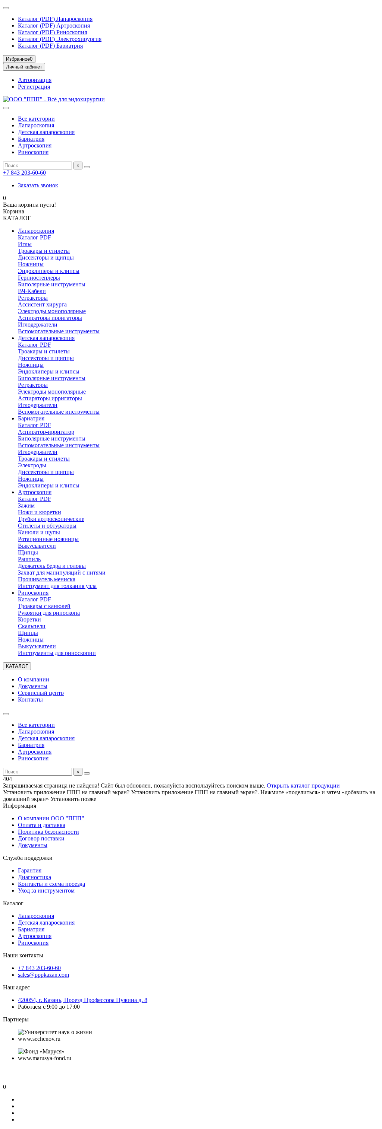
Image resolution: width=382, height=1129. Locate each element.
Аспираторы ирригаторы (50, 318)
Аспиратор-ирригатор (46, 432)
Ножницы (31, 264)
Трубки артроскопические (51, 519)
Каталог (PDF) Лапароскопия (55, 19)
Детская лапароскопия (46, 132)
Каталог (13, 903)
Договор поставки (41, 838)
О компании (33, 679)
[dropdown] (6, 8)
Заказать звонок (38, 185)
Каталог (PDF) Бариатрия (50, 45)
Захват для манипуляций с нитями (62, 572)
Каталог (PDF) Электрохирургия (59, 39)
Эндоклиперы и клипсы (48, 271)
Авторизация (34, 80)
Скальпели (32, 626)
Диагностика (34, 877)
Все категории (36, 118)
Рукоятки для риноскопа (49, 613)
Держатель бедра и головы (52, 566)
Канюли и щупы (39, 532)
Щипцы (28, 552)
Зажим (26, 505)
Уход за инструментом (46, 890)
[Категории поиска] (6, 108)
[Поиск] (87, 167)
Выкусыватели (37, 546)
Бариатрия (31, 139)
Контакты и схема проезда (51, 884)
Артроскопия (34, 145)
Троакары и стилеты (44, 251)
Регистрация (34, 86)
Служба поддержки (28, 858)
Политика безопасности (48, 832)
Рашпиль (29, 559)
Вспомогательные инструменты (59, 331)
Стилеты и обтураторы (47, 525)
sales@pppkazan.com (43, 974)
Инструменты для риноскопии (57, 653)
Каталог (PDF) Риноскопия (52, 32)
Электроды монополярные (52, 311)
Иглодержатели (37, 324)
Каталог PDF (34, 237)
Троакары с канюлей (44, 606)
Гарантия (29, 870)
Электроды (32, 465)
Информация (19, 805)
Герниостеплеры (39, 277)
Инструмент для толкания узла (57, 586)
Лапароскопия (36, 125)
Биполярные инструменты (51, 284)
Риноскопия (33, 152)
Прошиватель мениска (46, 579)
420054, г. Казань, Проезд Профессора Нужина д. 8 (82, 1000)
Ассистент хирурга (42, 304)
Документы (32, 686)
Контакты (30, 699)
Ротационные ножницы (48, 539)
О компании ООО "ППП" (51, 818)
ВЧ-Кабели (32, 291)
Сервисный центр (41, 693)
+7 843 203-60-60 (24, 172)
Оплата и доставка (41, 825)
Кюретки (29, 619)
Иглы (25, 244)
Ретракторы (33, 298)
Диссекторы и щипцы (46, 257)
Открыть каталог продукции (303, 785)
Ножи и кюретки (39, 512)
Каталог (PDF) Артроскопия (54, 25)
